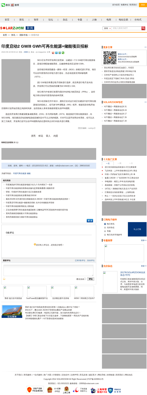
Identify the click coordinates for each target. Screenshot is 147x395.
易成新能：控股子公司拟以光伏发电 (120, 185)
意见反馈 (83, 375)
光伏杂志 (107, 266)
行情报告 (56, 375)
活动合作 (65, 375)
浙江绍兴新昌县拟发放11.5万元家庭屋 (120, 167)
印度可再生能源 (19, 173)
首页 (7, 19)
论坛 (50, 19)
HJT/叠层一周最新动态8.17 (115, 114)
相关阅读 (6, 180)
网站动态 (129, 375)
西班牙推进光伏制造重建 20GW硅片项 (120, 71)
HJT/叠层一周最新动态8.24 (115, 110)
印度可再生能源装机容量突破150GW (21, 195)
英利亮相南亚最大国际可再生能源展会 (22, 217)
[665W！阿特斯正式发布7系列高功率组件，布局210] (84, 296)
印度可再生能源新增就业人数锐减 (20, 206)
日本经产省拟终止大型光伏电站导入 (119, 75)
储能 (29, 173)
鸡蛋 (55, 136)
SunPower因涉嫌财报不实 (37, 298)
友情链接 (110, 375)
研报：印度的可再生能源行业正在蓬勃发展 (23, 192)
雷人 (48, 136)
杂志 (65, 19)
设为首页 (116, 5)
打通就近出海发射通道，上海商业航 (120, 192)
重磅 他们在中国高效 (13, 298)
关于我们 (18, 375)
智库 (36, 19)
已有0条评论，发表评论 (85, 260)
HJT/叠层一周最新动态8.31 (115, 106)
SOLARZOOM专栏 (113, 102)
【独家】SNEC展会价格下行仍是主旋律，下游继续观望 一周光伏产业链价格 (57, 316)
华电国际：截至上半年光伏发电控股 (120, 181)
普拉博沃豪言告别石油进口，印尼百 (119, 68)
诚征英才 (92, 375)
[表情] (4, 278)
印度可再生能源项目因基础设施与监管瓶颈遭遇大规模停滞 (30, 188)
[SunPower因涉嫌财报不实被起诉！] (37, 296)
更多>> (144, 240)
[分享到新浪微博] (53, 53)
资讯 (21, 19)
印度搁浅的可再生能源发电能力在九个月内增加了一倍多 (29, 185)
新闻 (106, 28)
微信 (8, 5)
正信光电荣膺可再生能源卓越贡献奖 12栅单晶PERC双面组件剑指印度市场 (37, 210)
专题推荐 (107, 240)
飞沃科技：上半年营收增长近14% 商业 (121, 171)
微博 (17, 5)
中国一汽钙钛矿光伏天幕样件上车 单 (120, 174)
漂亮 (33, 136)
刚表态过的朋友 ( (7, 142)
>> (146, 47)
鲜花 (40, 136)
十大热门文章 (110, 159)
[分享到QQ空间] (60, 53)
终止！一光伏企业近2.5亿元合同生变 (120, 196)
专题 (80, 19)
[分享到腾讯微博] (56, 53)
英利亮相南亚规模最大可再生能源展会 (22, 213)
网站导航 (101, 375)
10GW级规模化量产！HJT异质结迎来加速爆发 (44, 318)
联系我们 (133, 5)
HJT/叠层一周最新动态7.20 (115, 121)
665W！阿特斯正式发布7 (84, 298)
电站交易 (123, 19)
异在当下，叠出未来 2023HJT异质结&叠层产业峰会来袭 (48, 310)
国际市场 (24, 35)
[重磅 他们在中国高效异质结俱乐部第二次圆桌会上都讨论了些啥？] (13, 296)
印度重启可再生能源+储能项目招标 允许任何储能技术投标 (30, 203)
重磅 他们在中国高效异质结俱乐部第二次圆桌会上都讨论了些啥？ (52, 307)
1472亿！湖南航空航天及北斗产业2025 (121, 189)
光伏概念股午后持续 (60, 298)
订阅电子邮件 (110, 219)
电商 (109, 19)
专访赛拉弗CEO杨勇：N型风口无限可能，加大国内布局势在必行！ (53, 313)
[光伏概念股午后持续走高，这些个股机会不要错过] (60, 296)
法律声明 (74, 375)
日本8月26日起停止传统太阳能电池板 (119, 82)
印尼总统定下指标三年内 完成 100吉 (119, 78)
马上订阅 (137, 229)
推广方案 (47, 375)
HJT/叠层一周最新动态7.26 (115, 117)
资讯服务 (27, 375)
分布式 (138, 19)
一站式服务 (37, 375)
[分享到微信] (63, 53)
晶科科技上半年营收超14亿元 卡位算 (120, 199)
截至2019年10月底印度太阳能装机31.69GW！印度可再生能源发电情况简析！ (38, 199)
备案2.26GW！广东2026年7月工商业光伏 (122, 178)
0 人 (16, 142)
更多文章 (107, 47)
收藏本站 (124, 5)
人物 (94, 19)
